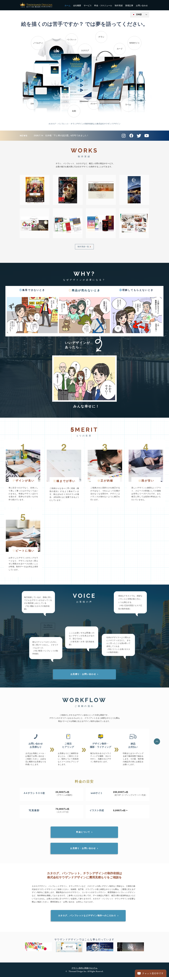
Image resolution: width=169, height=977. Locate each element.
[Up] (157, 741)
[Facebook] (131, 135)
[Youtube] (146, 135)
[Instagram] (123, 135)
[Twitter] (139, 135)
